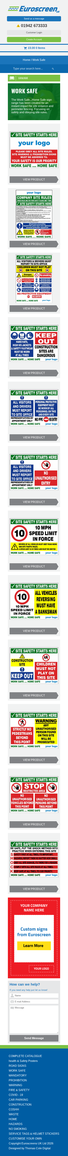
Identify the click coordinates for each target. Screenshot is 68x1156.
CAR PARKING (18, 1099)
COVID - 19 (16, 1094)
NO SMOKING (18, 1128)
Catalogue (23, 78)
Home (26, 59)
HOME (13, 1119)
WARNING (15, 1085)
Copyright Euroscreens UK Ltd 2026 (31, 1143)
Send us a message (34, 18)
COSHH (14, 1109)
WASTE (14, 1114)
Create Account (34, 39)
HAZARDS (15, 1124)
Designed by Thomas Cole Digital (30, 1148)
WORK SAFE (17, 1070)
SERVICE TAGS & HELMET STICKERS (34, 1133)
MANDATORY (18, 1075)
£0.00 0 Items (36, 47)
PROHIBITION (18, 1080)
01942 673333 (34, 25)
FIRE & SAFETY (19, 1090)
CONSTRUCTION (20, 1104)
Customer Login (34, 32)
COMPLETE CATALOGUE (25, 1056)
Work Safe (38, 59)
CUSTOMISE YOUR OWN (25, 1138)
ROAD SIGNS (17, 1065)
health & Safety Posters (23, 1060)
